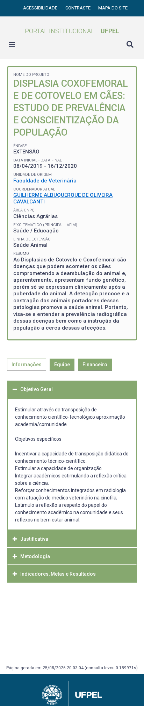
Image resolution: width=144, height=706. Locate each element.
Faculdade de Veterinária (45, 181)
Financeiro (94, 364)
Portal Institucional (72, 31)
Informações (27, 364)
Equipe (62, 364)
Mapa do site (113, 7)
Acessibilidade (40, 7)
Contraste (78, 7)
